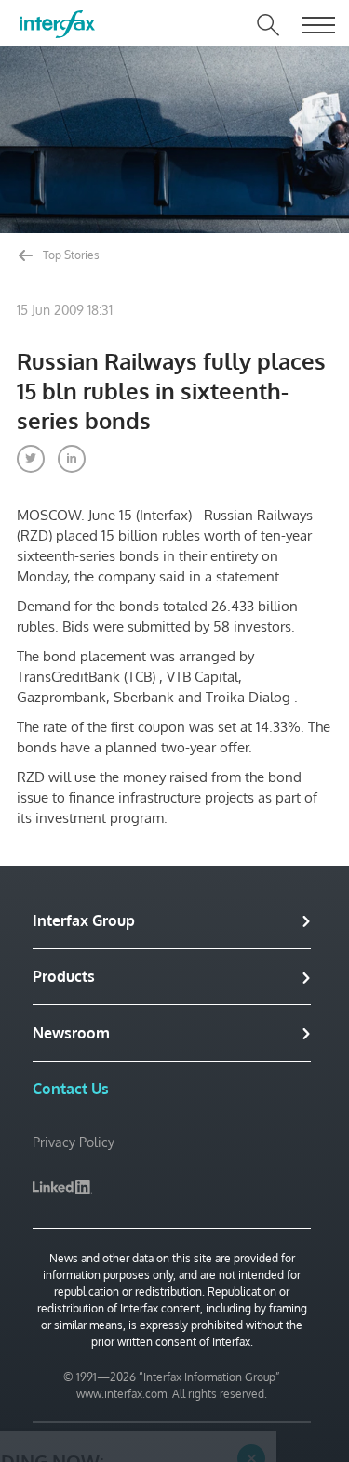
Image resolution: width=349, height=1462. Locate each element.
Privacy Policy (73, 1142)
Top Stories (70, 255)
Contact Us (71, 1088)
